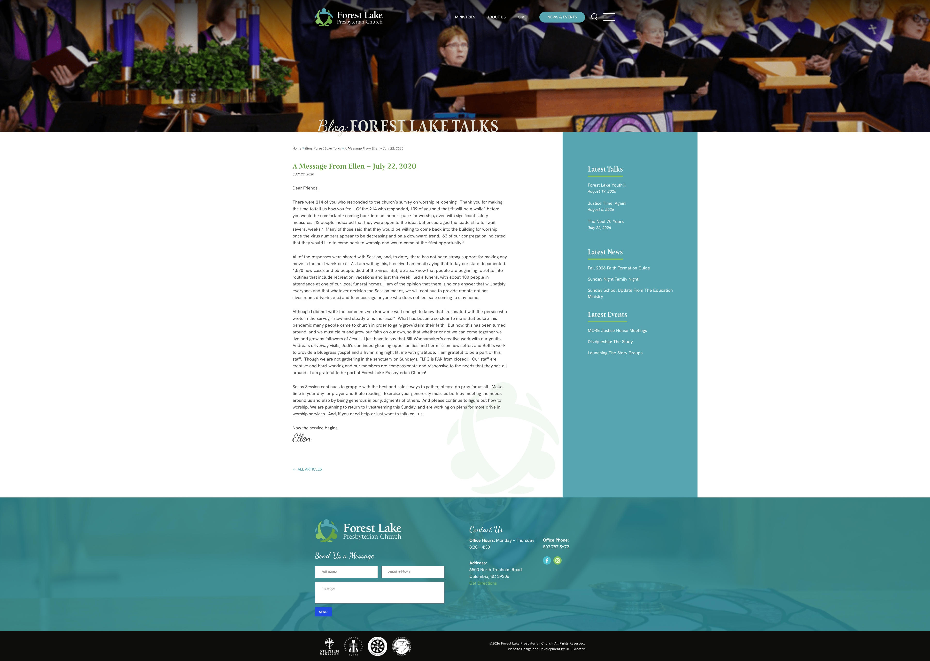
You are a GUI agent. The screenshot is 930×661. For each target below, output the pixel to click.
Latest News (605, 252)
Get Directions (483, 583)
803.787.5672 (556, 547)
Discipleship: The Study (610, 341)
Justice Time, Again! (607, 203)
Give (522, 17)
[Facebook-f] (547, 560)
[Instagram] (557, 560)
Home (297, 148)
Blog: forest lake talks (323, 148)
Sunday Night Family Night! (613, 279)
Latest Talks (605, 169)
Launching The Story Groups (615, 352)
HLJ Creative (576, 649)
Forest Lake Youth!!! (607, 185)
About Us (496, 17)
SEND (323, 612)
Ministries (465, 17)
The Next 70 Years (606, 221)
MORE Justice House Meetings (617, 330)
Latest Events (607, 314)
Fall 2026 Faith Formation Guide (619, 268)
